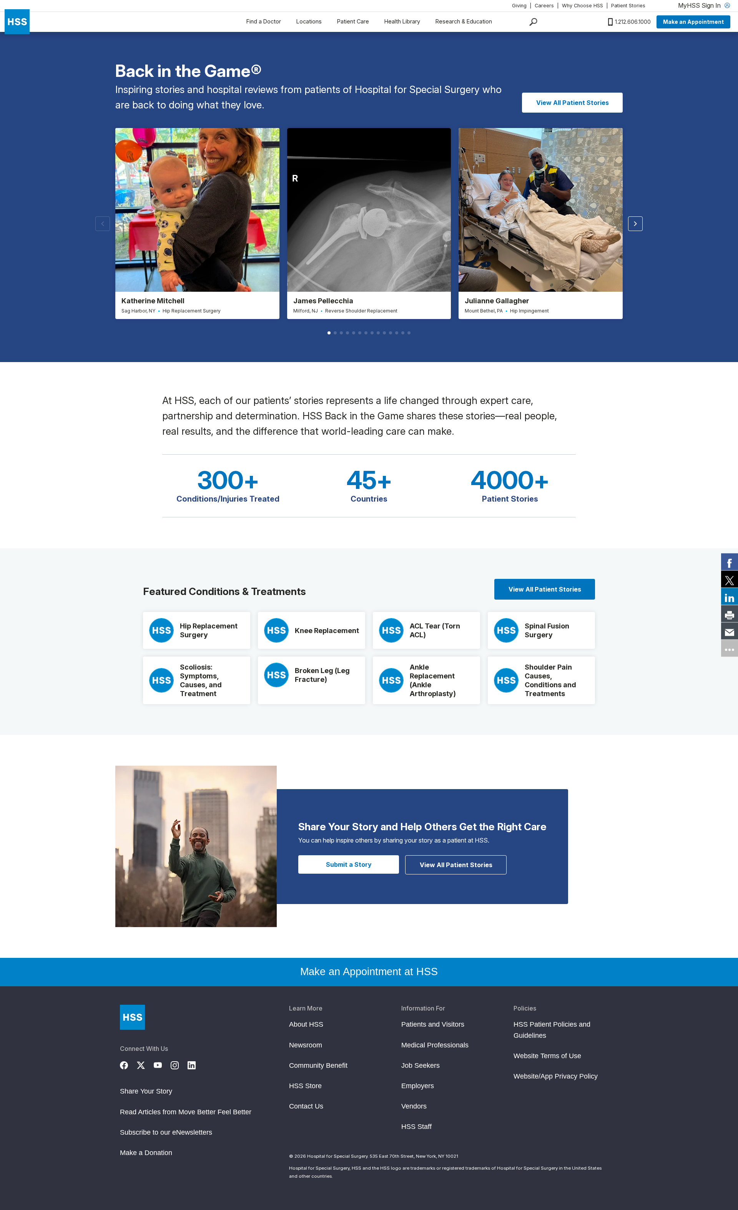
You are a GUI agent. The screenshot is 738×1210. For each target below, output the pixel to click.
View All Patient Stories (572, 102)
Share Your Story (146, 1091)
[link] (729, 561)
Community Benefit (318, 1065)
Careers (544, 5)
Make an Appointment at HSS (369, 971)
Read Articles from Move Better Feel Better (185, 1112)
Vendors (414, 1106)
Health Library (402, 21)
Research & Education (463, 21)
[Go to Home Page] (132, 1017)
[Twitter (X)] (145, 1063)
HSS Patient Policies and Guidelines (552, 1030)
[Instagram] (179, 1063)
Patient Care (353, 21)
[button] (635, 223)
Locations (309, 21)
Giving (519, 5)
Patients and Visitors (432, 1024)
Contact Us (306, 1106)
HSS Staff (416, 1126)
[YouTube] (162, 1063)
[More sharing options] (729, 648)
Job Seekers (420, 1065)
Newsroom (305, 1045)
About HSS (306, 1024)
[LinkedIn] (196, 1063)
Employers (417, 1086)
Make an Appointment (693, 21)
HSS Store (305, 1086)
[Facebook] (128, 1063)
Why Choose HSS (582, 5)
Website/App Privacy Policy (556, 1076)
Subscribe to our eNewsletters (166, 1132)
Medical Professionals (435, 1045)
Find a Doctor (263, 21)
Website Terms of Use (547, 1056)
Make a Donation (146, 1153)
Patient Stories (628, 5)
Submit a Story (349, 864)
